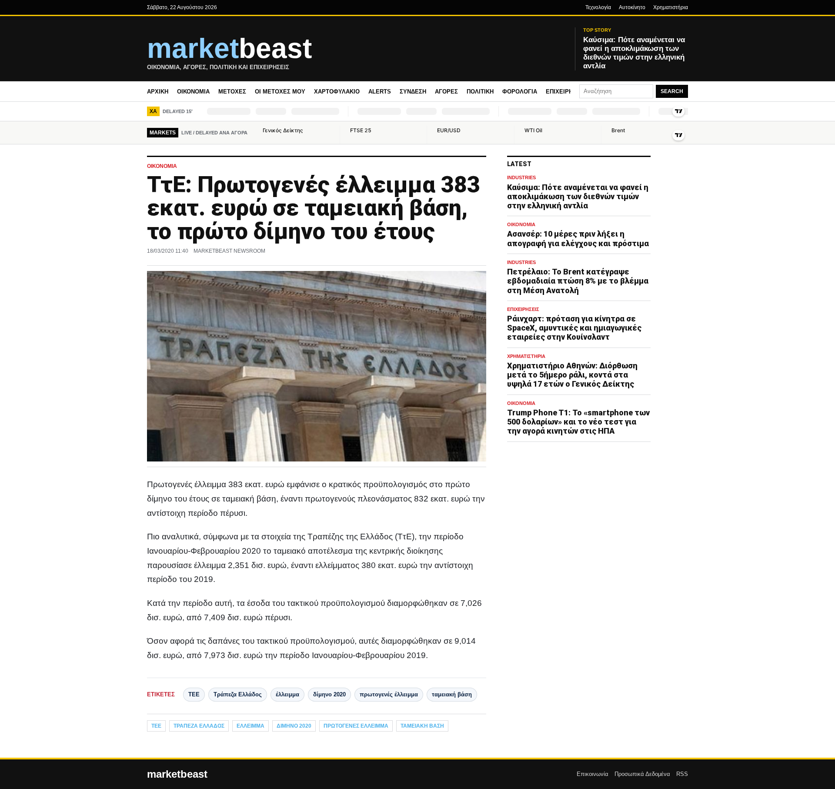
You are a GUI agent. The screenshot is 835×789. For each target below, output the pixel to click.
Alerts (379, 91)
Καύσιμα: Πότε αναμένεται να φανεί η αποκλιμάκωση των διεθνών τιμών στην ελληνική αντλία (577, 196)
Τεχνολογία (598, 7)
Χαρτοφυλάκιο (337, 91)
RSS (682, 774)
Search (672, 91)
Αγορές (446, 91)
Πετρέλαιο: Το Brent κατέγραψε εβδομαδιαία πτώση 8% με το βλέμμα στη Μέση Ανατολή (577, 281)
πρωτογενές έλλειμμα (389, 694)
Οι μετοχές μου (280, 91)
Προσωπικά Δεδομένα (642, 774)
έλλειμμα (287, 694)
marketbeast (177, 774)
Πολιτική (480, 91)
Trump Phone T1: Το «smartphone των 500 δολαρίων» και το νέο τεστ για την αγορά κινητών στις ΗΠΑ (578, 421)
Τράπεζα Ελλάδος (238, 694)
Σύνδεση (413, 91)
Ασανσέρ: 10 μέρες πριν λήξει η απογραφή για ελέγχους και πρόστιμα (578, 239)
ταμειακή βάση (452, 694)
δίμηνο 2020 (329, 694)
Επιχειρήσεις (565, 91)
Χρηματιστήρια (670, 7)
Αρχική (157, 91)
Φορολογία (519, 91)
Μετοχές (232, 91)
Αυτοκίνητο (632, 7)
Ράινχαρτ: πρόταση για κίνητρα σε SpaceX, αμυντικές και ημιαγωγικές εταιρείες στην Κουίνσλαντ (574, 327)
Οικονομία (193, 91)
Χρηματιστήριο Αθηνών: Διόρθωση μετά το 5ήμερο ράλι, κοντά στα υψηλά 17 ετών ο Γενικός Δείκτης (572, 374)
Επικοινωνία (592, 774)
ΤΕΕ (194, 694)
